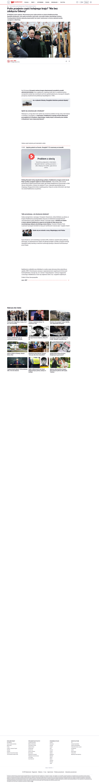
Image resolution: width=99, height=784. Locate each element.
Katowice (51, 760)
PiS (71, 742)
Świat (32, 2)
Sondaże (8, 751)
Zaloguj (86, 2)
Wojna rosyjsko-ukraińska (11, 743)
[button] (81, 2)
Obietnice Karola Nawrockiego (12, 752)
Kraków (51, 746)
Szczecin (51, 749)
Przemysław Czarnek (32, 745)
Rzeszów (51, 761)
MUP (15, 60)
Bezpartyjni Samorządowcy (76, 754)
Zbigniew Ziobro (31, 746)
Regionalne (54, 2)
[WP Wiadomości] (17, 2)
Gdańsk (51, 752)
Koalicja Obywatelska (75, 743)
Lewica (72, 749)
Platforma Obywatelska (75, 745)
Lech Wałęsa (30, 757)
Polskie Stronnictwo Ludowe (76, 746)
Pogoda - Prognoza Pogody (12, 748)
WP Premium (40, 2)
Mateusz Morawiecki (32, 743)
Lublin (51, 763)
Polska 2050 (73, 752)
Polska (26, 2)
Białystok (51, 755)
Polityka (62, 2)
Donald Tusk (30, 749)
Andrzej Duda (30, 748)
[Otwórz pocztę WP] (77, 2)
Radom (51, 758)
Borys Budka (30, 752)
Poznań (51, 751)
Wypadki (8, 749)
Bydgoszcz (52, 754)
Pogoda (47, 2)
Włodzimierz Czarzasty (32, 754)
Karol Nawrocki (31, 758)
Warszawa (52, 743)
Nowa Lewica (73, 751)
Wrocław (51, 745)
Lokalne (51, 742)
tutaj (32, 781)
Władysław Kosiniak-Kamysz (33, 755)
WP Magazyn (9, 742)
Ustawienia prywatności (71, 772)
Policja (8, 746)
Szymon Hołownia (31, 751)
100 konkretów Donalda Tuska (12, 754)
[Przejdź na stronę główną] (8, 3)
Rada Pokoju (9, 745)
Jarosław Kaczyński (32, 742)
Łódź (51, 748)
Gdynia (51, 757)
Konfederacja (73, 748)
